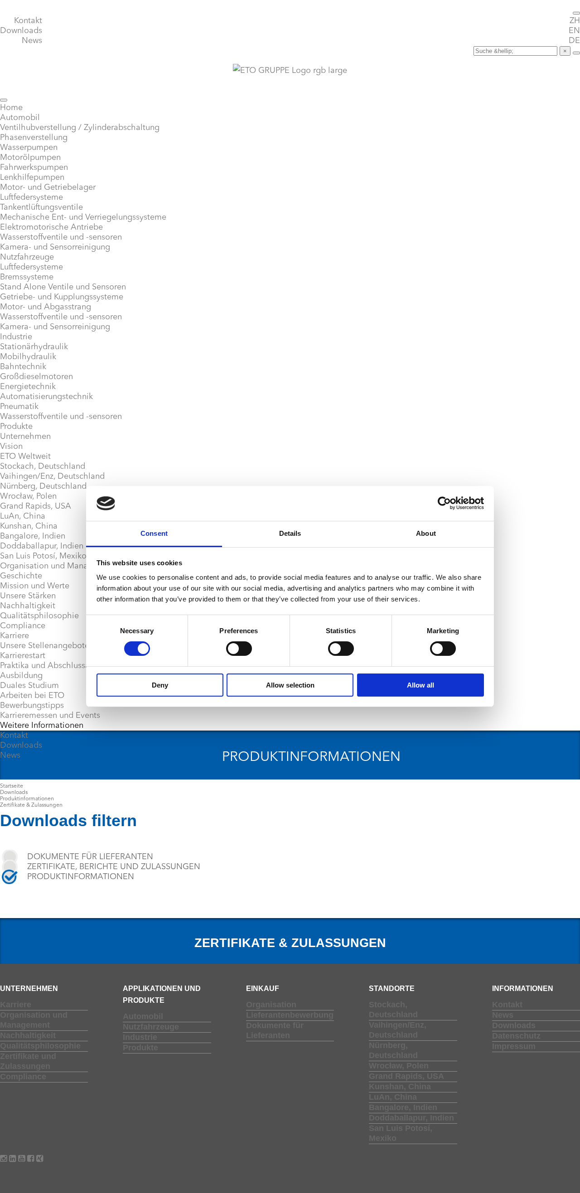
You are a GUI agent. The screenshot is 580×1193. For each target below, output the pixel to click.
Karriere (14, 636)
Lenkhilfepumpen (32, 177)
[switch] (239, 648)
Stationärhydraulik (34, 347)
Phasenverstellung (34, 138)
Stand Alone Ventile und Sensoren (63, 287)
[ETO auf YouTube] (22, 1159)
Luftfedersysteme (31, 197)
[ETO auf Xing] (39, 1159)
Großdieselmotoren (36, 377)
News (32, 41)
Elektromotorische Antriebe (51, 227)
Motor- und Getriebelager (48, 187)
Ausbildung (21, 676)
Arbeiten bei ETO (32, 696)
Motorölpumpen (30, 158)
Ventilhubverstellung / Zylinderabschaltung (80, 128)
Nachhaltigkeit (27, 606)
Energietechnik (28, 387)
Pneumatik (19, 407)
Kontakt (28, 21)
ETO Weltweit (25, 456)
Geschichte (21, 576)
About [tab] (426, 533)
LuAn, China (22, 516)
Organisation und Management (58, 566)
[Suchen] (576, 53)
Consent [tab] (154, 533)
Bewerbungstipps (32, 706)
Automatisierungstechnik (46, 397)
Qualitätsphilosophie (39, 616)
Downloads (21, 31)
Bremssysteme (26, 277)
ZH (575, 21)
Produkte (16, 427)
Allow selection (290, 685)
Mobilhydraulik (28, 357)
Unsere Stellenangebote (44, 646)
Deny (160, 685)
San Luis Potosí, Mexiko (43, 556)
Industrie (16, 337)
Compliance (22, 626)
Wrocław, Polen (28, 496)
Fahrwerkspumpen (34, 168)
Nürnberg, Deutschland (43, 486)
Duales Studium (29, 686)
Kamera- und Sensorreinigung (55, 247)
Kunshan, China (29, 526)
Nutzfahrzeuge (27, 257)
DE (574, 41)
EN (574, 31)
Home (11, 108)
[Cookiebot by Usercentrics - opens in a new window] (444, 503)
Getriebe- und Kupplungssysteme (61, 297)
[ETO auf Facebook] (31, 1159)
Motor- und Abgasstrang (45, 307)
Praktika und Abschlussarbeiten (58, 666)
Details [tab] (290, 533)
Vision (11, 447)
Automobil (20, 118)
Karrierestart (22, 656)
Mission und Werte (34, 586)
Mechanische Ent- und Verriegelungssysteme (83, 217)
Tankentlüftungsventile (41, 207)
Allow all (420, 685)
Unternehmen (25, 437)
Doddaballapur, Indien (41, 546)
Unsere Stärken (28, 596)
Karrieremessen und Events (50, 716)
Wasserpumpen (29, 148)
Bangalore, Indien (32, 536)
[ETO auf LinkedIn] (13, 1159)
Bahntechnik (23, 367)
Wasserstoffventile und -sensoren (61, 237)
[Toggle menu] (3, 100)
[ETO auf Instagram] (4, 1159)
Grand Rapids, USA (35, 506)
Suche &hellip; (444, 51)
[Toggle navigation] (576, 13)
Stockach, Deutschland (42, 466)
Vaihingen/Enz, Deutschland (52, 476)
